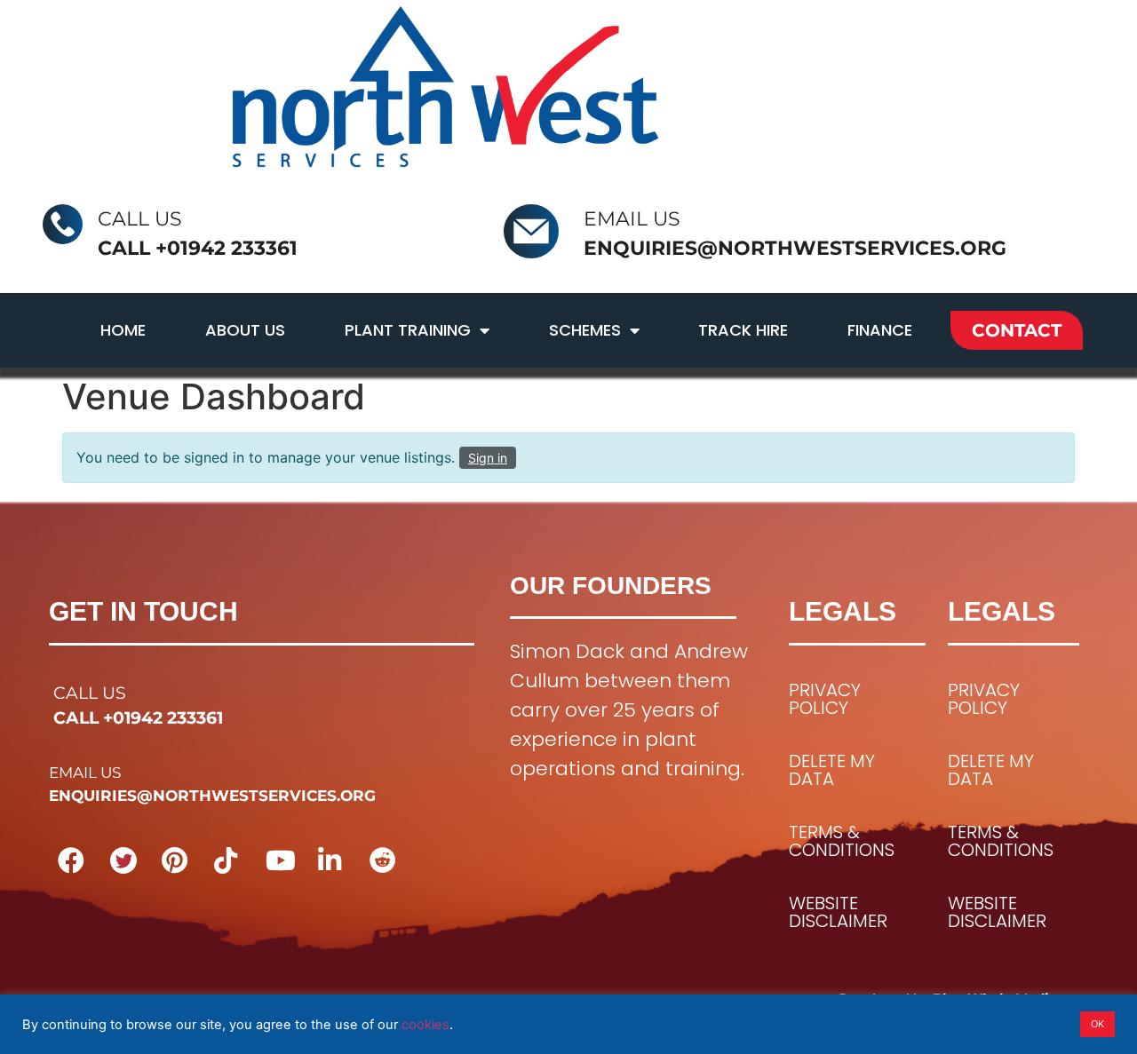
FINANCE (879, 330)
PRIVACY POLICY (825, 699)
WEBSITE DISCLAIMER (838, 912)
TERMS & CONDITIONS (841, 841)
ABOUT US (245, 330)
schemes (585, 330)
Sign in (487, 457)
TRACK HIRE (743, 330)
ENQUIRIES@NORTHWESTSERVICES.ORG (795, 248)
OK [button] (1097, 1024)
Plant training (408, 330)
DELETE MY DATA (832, 770)
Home (123, 330)
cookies (425, 1025)
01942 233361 (232, 248)
